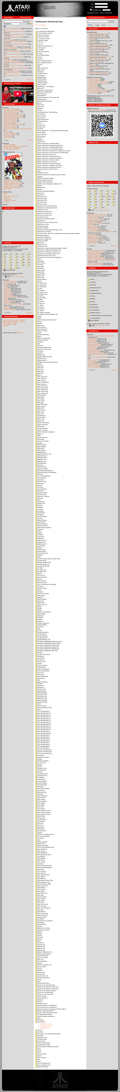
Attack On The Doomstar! (45, 994)
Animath (40, 555)
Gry (91, 25)
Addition (40, 176)
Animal (39, 547)
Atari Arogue (41, 851)
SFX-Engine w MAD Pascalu (12, 110)
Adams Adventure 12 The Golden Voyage (50, 149)
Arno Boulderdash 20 (44, 733)
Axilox (39, 1056)
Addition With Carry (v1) (44, 180)
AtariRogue (41, 922)
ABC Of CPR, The (42, 68)
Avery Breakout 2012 (43, 1044)
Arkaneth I (40, 685)
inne (18, 268)
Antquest (40, 592)
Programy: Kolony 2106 (94, 254)
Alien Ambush (41, 378)
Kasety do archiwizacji (94, 67)
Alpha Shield (41, 450)
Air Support (41, 308)
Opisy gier (6, 280)
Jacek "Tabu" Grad (93, 236)
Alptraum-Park (41, 467)
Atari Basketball (42, 852)
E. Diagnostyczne (94, 312)
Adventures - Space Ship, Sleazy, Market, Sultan (52, 248)
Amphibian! (41, 502)
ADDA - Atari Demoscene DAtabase (98, 186)
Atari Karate (41, 876)
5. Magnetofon (94, 290)
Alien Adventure (42, 376)
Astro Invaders (42, 801)
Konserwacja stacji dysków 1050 (13, 116)
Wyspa (6, 298)
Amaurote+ (40, 483)
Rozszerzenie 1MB (93, 351)
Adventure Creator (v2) (44, 215)
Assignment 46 (42, 775)
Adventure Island (42, 226)
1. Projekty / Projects (94, 79)
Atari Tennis (41, 900)
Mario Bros (7, 290)
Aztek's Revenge (42, 1066)
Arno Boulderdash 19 (44, 729)
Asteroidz (40, 794)
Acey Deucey (41, 117)
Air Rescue (40, 301)
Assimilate (40, 777)
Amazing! (40, 490)
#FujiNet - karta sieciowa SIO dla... (98, 59)
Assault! (40, 772)
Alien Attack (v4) (42, 391)
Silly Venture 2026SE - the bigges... (98, 73)
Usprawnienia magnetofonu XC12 (13, 114)
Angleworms (41, 542)
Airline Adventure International (46, 320)
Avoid (39, 1050)
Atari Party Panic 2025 (44, 884)
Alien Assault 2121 (43, 382)
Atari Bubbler (41, 858)
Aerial (39, 259)
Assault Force (41, 770)
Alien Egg (40, 402)
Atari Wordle (41, 911)
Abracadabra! (41, 95)
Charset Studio (92, 53)
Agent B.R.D (41, 274)
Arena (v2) (40, 674)
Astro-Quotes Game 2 (44, 812)
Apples (39, 606)
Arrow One (40, 755)
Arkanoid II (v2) (42, 696)
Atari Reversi (41, 887)
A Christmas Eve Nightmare (45, 31)
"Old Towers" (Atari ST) (10, 281)
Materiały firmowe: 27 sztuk (11, 184)
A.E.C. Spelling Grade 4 (44, 60)
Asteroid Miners (42, 783)
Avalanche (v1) (42, 1037)
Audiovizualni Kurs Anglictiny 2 (47, 1007)
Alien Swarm (41, 410)
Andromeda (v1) (42, 524)
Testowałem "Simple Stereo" (96, 350)
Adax (39, 171)
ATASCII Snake (42, 79)
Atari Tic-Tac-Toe (42, 904)
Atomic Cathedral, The (44, 965)
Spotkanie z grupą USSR (11, 61)
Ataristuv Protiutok (43, 930)
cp (115, 190)
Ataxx (39, 941)
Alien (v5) (40, 373)
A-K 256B (40, 49)
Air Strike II (40, 307)
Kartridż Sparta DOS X (10, 113)
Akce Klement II (42, 329)
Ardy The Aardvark (43, 669)
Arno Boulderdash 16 (44, 724)
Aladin (39, 332)
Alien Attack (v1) (42, 386)
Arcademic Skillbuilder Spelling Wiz (48, 648)
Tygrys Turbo (92, 348)
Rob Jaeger (91, 234)
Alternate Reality (42, 468)
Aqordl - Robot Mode (44, 612)
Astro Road (41, 805)
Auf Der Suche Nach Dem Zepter (47, 1012)
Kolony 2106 (7, 294)
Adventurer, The (42, 246)
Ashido (39, 766)
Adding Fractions (42, 172)
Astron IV (40, 823)
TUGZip (22, 276)
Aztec (39, 1061)
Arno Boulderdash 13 (44, 718)
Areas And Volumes (43, 671)
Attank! (39, 1001)
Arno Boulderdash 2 (43, 731)
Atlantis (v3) (41, 948)
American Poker (42, 492)
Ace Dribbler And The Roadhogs (47, 112)
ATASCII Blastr (41, 77)
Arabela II (40, 621)
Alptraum (40, 465)
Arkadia (39, 683)
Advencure (40, 193)
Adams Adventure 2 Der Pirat (46, 154)
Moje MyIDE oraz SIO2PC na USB (98, 354)
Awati (39, 1052)
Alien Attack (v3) (42, 389)
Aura (38, 1018)
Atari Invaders (41, 871)
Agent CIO (40, 275)
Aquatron (40, 617)
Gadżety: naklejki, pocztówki (96, 257)
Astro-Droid (41, 808)
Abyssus (40, 108)
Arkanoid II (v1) (42, 694)
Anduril (39, 533)
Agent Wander (41, 279)
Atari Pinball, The (42, 886)
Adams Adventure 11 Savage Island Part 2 (50, 147)
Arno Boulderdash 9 (43, 746)
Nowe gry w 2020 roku (10, 119)
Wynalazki (90, 334)
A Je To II (40, 42)
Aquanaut (40, 615)
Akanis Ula (40, 325)
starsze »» (30, 79)
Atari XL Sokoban (42, 913)
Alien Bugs (40, 399)
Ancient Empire (42, 516)
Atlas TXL (40, 959)
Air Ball (39, 288)
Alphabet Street (42, 457)
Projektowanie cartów (94, 345)
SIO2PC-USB (92, 340)
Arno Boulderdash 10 (44, 713)
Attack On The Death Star (45, 992)
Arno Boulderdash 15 (44, 722)
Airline (39, 318)
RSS (28, 24)
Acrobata (40, 128)
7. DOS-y (92, 296)
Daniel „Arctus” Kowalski (95, 223)
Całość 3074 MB (10, 270)
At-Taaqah (40, 838)
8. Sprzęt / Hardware (94, 88)
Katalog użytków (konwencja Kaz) (97, 271)
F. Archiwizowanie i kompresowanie (100, 315)
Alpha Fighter (41, 446)
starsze (30, 140)
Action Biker (41, 132)
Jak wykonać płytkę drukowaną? (97, 357)
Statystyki (6, 325)
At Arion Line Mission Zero (45, 834)
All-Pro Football (42, 430)
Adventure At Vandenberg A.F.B (47, 207)
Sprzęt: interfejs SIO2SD (95, 264)
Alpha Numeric (42, 444)
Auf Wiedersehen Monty (44, 1014)
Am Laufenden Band (43, 476)
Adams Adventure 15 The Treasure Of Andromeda (52, 152)
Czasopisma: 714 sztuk (10, 180)
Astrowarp (40, 829)
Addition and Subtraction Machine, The (49, 184)
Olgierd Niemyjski (93, 243)
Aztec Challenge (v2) (43, 1065)
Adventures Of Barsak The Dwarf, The (49, 250)
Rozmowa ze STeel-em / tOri (12, 28)
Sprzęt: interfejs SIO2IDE (95, 263)
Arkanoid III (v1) (42, 700)
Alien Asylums (41, 384)
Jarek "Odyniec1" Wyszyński (96, 240)
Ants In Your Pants (43, 593)
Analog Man (41, 512)
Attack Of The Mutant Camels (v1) (47, 987)
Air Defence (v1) (42, 292)
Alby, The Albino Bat (43, 338)
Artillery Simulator (43, 761)
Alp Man (40, 443)
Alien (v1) (40, 366)
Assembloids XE (42, 774)
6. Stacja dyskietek (95, 293)
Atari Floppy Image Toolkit (11, 71)
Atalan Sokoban (42, 842)
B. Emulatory (93, 304)
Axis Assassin (41, 1057)
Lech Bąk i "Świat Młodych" (96, 219)
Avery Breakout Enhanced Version (47, 1046)
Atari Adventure (42, 849)
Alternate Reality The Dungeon (46, 472)
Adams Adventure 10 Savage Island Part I (50, 145)
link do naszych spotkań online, (97, 110)
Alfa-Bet (40, 353)
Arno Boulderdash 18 (44, 728)
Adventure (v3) (42, 200)
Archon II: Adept (8, 295)
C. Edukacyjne (93, 307)
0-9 (6, 254)
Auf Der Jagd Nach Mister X (45, 1011)
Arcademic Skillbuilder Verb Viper (47, 650)
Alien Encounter (42, 404)
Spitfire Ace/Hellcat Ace (10, 297)
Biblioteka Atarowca (9, 152)
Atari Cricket (41, 862)
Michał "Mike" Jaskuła (94, 220)
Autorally (40, 1035)
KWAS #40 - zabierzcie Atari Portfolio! (14, 62)
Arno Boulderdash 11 (44, 715)
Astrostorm (41, 827)
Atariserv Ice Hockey (43, 928)
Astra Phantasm (42, 796)
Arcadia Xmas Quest (43, 654)
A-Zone (39, 53)
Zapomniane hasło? (92, 13)
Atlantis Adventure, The (44, 952)
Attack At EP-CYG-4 (43, 983)
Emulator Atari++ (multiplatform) (12, 147)
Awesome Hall (41, 1054)
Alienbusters (41, 415)
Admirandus (41, 187)
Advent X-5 (40, 195)
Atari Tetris (40, 902)
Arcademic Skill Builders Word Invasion (49, 641)
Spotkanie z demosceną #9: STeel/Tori (15, 34)
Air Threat (40, 310)
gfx (115, 193)
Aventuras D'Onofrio (43, 1043)
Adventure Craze (42, 209)
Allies (39, 435)
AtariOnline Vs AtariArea (44, 920)
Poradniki (5, 107)
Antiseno (40, 586)
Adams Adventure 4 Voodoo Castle (48, 160)
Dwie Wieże (7, 302)
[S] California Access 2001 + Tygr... (98, 33)
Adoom (39, 189)
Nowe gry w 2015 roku (10, 127)
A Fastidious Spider (43, 38)
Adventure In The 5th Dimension (47, 222)
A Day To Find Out (43, 36)
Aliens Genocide (42, 424)
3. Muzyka (92, 285)
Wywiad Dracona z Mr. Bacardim (97, 216)
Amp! (39, 500)
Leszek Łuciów (92, 230)
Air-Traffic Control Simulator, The (47, 314)
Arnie (39, 709)
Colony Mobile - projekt (9, 324)
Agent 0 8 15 (41, 270)
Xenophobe (7, 291)
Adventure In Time (43, 224)
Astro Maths (41, 803)
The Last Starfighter (9, 301)
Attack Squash (42, 996)
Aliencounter (41, 417)
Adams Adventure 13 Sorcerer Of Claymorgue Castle (53, 150)
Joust (5, 287)
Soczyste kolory (92, 361)
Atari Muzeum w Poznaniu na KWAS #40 (15, 44)
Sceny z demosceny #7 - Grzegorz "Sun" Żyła (17, 48)
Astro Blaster (41, 797)
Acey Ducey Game (43, 119)
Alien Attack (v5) (42, 393)
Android (40, 518)
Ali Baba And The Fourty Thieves (47, 362)
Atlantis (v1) (41, 944)
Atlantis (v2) (41, 946)
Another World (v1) (43, 564)
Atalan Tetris (41, 843)
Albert (39, 336)
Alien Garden (41, 406)
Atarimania (7, 197)
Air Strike (40, 305)
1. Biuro (91, 279)
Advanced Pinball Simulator (46, 191)
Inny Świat (7, 306)
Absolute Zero (41, 99)
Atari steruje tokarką (94, 367)
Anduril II (40, 535)
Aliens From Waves (43, 422)
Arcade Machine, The (43, 639)
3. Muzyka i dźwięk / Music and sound (99, 81)
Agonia (39, 281)
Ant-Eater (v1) (41, 570)
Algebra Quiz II (42, 360)
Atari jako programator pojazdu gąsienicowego (101, 336)
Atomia (39, 963)
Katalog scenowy (92, 188)
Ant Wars (40, 568)
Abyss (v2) (40, 106)
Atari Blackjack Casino (44, 854)
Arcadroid (40, 656)
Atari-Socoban (41, 917)
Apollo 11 (40, 597)
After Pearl (40, 266)
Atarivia (39, 932)
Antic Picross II (42, 582)
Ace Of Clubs (41, 116)
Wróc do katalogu (40, 25)
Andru (39, 531)
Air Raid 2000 (41, 298)
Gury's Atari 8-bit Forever (11, 196)
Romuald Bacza (92, 227)
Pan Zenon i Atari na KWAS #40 (13, 54)
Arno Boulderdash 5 (43, 739)
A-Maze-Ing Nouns (43, 51)
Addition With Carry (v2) (44, 182)
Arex (38, 680)
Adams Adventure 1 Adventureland (48, 143)
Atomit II (40, 970)
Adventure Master (42, 228)
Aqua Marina (41, 614)
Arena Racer (41, 678)
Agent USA (40, 277)
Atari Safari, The (42, 893)
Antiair (39, 579)
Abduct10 (40, 88)
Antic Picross (41, 580)
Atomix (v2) (41, 974)
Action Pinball (41, 134)
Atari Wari (40, 910)
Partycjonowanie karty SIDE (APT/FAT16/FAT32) (17, 129)
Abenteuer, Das (42, 94)
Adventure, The (42, 244)
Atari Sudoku (41, 898)
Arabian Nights (42, 625)
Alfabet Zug (41, 354)
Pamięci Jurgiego (8, 40)
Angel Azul (40, 536)
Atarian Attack (41, 924)
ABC (38, 66)
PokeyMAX (91, 39)
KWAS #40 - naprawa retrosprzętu (13, 65)
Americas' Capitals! (43, 496)
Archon (6, 299)
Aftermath (40, 268)
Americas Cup (41, 494)
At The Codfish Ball (43, 836)
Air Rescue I (41, 303)
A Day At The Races (43, 35)
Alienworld (40, 426)
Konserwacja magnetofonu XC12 (13, 117)
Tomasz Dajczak (93, 217)
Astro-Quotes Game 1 (44, 810)
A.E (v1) (39, 57)
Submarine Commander (10, 282)
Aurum (39, 1030)
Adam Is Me (41, 141)
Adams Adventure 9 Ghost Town (47, 169)
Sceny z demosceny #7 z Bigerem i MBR (15, 68)
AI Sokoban (41, 75)
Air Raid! (40, 299)
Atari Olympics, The (43, 882)
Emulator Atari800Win (10, 145)
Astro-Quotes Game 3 (44, 814)
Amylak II (40, 507)
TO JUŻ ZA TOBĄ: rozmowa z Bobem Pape (100, 231)
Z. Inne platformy (94, 318)
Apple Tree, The (42, 604)
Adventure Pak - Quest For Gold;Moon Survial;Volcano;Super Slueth (58, 233)
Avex (39, 1048)
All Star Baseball (42, 428)
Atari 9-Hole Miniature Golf (45, 847)
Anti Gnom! (41, 575)
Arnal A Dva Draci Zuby (44, 707)
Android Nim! (41, 522)
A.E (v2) (39, 59)
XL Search (7, 201)
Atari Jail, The (41, 873)
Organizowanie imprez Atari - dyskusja (14, 320)
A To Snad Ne (41, 48)
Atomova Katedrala (43, 977)
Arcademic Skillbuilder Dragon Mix (48, 647)
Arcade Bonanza (42, 636)
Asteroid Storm (42, 784)
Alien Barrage (41, 395)
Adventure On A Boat (44, 231)
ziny (103, 207)
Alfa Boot (40, 351)
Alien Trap (40, 411)
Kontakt (5, 204)
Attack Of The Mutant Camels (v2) (47, 988)
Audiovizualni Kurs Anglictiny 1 (47, 1005)
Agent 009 (40, 272)
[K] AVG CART (92, 42)
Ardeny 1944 (41, 667)
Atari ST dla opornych (10, 133)
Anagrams (40, 511)
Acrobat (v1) (41, 125)
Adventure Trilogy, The (44, 239)
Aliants (39, 364)
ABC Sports (41, 70)
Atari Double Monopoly (44, 865)
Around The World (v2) (44, 751)
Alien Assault (41, 380)
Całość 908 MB (94, 320)
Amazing (40, 487)
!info (103, 196)
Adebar (39, 185)
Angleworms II (41, 544)
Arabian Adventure (43, 623)
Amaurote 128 (41, 481)
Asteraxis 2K (41, 779)
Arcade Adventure (43, 632)
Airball (39, 316)
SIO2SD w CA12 (93, 343)
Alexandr (40, 345)
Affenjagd (40, 261)
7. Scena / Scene (93, 87)
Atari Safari (40, 891)
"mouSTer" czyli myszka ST (96, 252)
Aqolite (39, 608)
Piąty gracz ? (92, 64)
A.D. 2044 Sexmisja (43, 55)
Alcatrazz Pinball (42, 340)
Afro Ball (40, 264)
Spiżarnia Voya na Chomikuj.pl (12, 187)
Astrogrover (41, 818)
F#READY (91, 221)
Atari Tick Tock (42, 906)
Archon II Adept (42, 665)
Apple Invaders (42, 599)
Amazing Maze (42, 489)
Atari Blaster (41, 856)
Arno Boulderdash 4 (43, 737)
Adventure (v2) (42, 198)
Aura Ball (40, 1020)
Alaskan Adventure (43, 334)
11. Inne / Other (92, 93)
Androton (40, 529)
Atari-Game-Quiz (42, 915)
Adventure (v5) (42, 204)
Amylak (39, 505)
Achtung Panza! (42, 121)
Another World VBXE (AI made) (97, 36)
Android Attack (42, 520)
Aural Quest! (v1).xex (46, 1024)
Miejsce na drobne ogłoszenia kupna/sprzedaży (101, 260)
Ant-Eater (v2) (41, 571)
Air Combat (41, 290)
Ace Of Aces (41, 114)
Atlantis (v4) (41, 950)
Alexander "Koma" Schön (95, 237)
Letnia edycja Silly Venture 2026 (13, 37)
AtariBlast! (40, 919)
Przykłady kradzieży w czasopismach (99, 45)
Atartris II (40, 937)
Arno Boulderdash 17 (44, 726)
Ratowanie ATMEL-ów (94, 344)
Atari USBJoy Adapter (94, 253)
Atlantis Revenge (42, 955)
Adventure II (41, 220)
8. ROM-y (92, 298)
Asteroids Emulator (43, 788)
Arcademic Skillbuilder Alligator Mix (48, 645)
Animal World (41, 551)
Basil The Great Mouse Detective (13, 304)
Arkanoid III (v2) (42, 702)
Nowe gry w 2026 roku (10, 109)
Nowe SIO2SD (92, 341)
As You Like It (41, 762)
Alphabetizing (41, 463)
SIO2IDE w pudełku (93, 365)
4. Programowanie (95, 287)
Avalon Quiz (41, 1041)
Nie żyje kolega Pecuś (10, 47)
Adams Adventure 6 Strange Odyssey (49, 163)
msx (109, 199)
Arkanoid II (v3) (42, 698)
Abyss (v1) (40, 104)
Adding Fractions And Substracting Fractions (51, 174)
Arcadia (39, 652)
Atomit (39, 968)
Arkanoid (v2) (41, 691)
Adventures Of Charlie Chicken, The (48, 253)
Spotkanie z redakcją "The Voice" (13, 57)
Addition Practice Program (45, 178)
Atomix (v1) (41, 972)
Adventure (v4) (42, 202)
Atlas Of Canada (42, 957)
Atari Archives (7, 199)
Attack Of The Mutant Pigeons (46, 990)
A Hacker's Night (42, 40)
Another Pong (41, 560)
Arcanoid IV (41, 660)
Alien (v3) (40, 369)
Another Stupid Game (44, 562)
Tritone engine (8, 136)
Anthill (39, 573)
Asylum (39, 832)
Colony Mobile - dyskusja (10, 322)
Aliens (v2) (40, 421)
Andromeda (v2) (42, 525)
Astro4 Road (41, 816)
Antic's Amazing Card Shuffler (46, 584)
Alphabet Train (42, 459)
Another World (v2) (43, 566)
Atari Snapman (42, 897)
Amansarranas (41, 478)
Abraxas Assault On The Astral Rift (48, 97)
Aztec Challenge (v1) (43, 1063)
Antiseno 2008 (41, 588)
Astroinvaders (41, 819)
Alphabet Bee (41, 452)
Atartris (39, 935)
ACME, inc (40, 71)
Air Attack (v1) (41, 283)
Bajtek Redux (7, 189)
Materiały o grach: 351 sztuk (12, 186)
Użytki (97, 25)
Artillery (39, 759)
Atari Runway (41, 889)
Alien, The (40, 413)
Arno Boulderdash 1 (43, 711)
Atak (38, 840)
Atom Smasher (42, 961)
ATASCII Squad (42, 81)
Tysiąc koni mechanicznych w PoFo (14, 31)
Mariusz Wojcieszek (94, 226)
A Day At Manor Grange (44, 33)
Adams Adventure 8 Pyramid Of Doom (49, 167)
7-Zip (18, 276)
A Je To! (40, 44)
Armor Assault (41, 706)
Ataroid (39, 933)
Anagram (40, 509)
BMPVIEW (7, 131)
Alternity (40, 474)
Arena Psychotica (42, 676)
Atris (38, 981)
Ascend (39, 764)
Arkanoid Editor (42, 693)
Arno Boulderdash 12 (44, 716)
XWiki (5, 194)
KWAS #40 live (8, 59)
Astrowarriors (41, 830)
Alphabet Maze (42, 456)
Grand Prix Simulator (10, 309)
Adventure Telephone (44, 237)
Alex (38, 343)
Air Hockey (40, 296)
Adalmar (40, 139)
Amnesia (40, 498)
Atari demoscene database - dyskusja (14, 321)
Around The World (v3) (44, 753)
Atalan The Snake (42, 845)
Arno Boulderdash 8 (43, 744)
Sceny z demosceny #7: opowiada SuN (15, 41)
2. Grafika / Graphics (94, 80)
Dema (103, 25)
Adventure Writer (42, 240)
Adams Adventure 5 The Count (47, 162)
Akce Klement (41, 327)
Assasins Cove (42, 768)
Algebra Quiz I (41, 358)
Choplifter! (6, 285)
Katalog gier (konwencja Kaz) (12, 246)
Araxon (39, 630)
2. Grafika (92, 282)
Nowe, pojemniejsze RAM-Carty (97, 250)
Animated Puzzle (42, 553)
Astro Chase (41, 799)
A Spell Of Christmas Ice (44, 46)
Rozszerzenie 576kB (94, 360)
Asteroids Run (41, 792)
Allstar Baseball (42, 437)
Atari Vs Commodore (43, 908)
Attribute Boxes (42, 1003)
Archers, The (41, 661)
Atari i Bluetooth (92, 338)
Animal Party (41, 549)
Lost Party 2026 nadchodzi (11, 51)
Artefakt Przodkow (43, 757)
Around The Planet (43, 748)
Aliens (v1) (40, 419)
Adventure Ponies (43, 235)
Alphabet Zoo (41, 461)
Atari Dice (40, 864)
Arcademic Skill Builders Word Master (49, 643)
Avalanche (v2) (42, 1039)
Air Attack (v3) (41, 286)
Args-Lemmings (42, 682)
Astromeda (40, 821)
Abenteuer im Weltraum (44, 92)
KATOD (90, 224)
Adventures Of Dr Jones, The (46, 255)
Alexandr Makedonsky (44, 347)
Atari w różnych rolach (94, 364)
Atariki (5, 193)
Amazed (40, 485)
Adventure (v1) (42, 196)
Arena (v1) (40, 672)
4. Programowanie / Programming (97, 83)
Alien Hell (40, 408)
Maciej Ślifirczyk (92, 238)
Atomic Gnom (41, 966)
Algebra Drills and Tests (44, 356)
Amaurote (40, 479)
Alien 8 (39, 375)
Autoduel (40, 1032)
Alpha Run (40, 448)
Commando (7, 288)
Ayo (38, 1059)
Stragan (89, 249)
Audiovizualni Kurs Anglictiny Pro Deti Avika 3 (51, 1009)
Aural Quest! (41, 1022)
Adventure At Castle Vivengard (46, 206)
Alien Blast (40, 397)
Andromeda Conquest (44, 527)
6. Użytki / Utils (92, 86)
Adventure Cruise (42, 217)
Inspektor (6, 308)
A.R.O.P (39, 64)
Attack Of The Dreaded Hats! (46, 985)
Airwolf (39, 323)
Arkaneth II (40, 687)
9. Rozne (92, 301)
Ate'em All (40, 943)
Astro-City (40, 807)
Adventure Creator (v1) (44, 213)
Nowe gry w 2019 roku (10, 120)
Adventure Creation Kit (44, 211)
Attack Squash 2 (42, 998)
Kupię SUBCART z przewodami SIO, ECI (99, 56)
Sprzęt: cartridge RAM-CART (96, 259)
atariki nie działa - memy (95, 50)
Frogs (5, 284)
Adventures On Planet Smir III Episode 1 (49, 257)
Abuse (39, 103)
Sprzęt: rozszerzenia (94, 256)
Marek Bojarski (92, 241)
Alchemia (40, 342)
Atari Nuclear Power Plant (45, 880)
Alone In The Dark (43, 441)
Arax (38, 628)
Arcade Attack (41, 634)
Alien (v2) (40, 367)
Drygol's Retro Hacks (10, 200)
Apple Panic (41, 603)
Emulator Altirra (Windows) (11, 149)
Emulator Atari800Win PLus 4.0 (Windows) (16, 146)
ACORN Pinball (42, 73)
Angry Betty (41, 546)
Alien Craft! (41, 400)
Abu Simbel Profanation (44, 101)
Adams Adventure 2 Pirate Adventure (48, 156)
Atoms (39, 979)
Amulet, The (41, 503)
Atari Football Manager (44, 867)
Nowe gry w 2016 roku (10, 126)
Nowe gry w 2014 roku (10, 134)
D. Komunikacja (94, 310)
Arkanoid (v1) (41, 689)
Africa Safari (41, 263)
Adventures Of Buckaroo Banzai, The (48, 252)
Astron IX (40, 825)
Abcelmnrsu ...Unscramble (45, 86)
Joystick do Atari (93, 347)
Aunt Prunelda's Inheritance (46, 1016)
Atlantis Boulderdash (44, 954)
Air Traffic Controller (43, 312)
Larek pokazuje (8, 123)
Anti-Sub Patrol (42, 577)
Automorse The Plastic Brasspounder (49, 1033)
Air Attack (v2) (41, 285)
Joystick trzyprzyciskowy (95, 353)
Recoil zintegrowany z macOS (12, 75)
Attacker (40, 1000)
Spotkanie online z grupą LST (12, 72)
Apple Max (40, 601)
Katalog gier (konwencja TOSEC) (13, 273)
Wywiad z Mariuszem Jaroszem (97, 214)
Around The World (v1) (44, 750)
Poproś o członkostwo (105, 13)
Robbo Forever (8, 292)
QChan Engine (8, 137)
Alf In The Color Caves (44, 349)
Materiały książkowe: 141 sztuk (13, 183)
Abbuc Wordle (41, 84)
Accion (39, 110)
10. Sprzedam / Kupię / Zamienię (97, 91)
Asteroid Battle (42, 781)
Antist (39, 590)
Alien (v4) (40, 371)
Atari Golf (40, 869)
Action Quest (41, 136)
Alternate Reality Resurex (45, 470)
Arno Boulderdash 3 (43, 735)
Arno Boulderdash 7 (43, 742)
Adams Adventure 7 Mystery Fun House (49, 165)
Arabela (39, 619)
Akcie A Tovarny (42, 331)
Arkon (39, 704)
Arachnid (40, 626)
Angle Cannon (41, 540)
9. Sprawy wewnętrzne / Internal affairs (99, 90)
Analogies (40, 514)
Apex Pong (40, 595)
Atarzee (39, 939)
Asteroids (40, 786)
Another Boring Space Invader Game (48, 558)
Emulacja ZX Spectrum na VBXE (13, 124)
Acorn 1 (39, 123)
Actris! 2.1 (40, 138)
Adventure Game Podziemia (46, 218)
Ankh (39, 557)
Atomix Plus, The (42, 976)
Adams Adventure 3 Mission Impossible (49, 158)
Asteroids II (41, 790)
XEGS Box (91, 362)
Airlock (39, 321)
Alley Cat (40, 434)
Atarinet (39, 926)
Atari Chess (41, 860)
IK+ (89, 70)
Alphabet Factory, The (44, 454)
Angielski (40, 538)
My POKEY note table (94, 62)
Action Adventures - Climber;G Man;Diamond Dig (52, 130)
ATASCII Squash (42, 82)
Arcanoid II (40, 658)
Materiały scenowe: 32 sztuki (12, 182)
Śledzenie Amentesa (94, 228)
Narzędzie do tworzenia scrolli (12, 112)
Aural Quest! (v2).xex (46, 1026)
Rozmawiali (90, 213)
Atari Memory (41, 878)
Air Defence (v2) (42, 294)
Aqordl (39, 610)
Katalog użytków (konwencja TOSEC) (98, 323)
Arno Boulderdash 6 (43, 740)
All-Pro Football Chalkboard (46, 432)
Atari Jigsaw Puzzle (43, 875)
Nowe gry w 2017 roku (10, 121)
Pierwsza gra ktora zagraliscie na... (98, 47)
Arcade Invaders (42, 638)
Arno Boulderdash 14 (44, 720)
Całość (8, 276)
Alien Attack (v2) (42, 388)
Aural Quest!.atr (44, 1028)
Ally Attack (40, 439)
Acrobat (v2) (41, 127)
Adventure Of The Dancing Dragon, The (49, 230)
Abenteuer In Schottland (45, 90)
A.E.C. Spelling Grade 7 (44, 62)
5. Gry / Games (92, 84)
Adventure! (40, 242)
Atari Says (40, 895)
